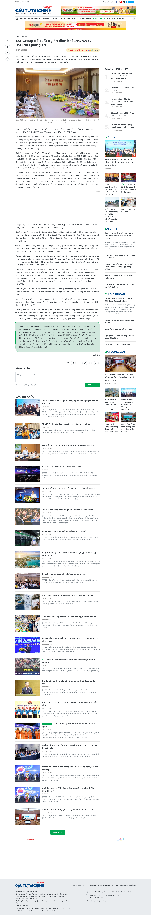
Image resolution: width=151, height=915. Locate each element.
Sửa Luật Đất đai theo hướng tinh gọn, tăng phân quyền (128, 428)
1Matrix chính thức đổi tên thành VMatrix (61, 467)
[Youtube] (120, 2)
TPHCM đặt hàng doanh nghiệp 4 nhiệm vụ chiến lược (67, 510)
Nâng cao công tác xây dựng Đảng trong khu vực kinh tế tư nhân (70, 703)
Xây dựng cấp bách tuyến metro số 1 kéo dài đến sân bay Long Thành (111, 404)
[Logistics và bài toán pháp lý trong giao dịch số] (27, 581)
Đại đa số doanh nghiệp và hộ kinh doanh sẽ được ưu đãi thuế (69, 682)
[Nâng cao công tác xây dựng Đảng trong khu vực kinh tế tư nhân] (27, 709)
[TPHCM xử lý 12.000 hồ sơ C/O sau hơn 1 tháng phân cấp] (27, 495)
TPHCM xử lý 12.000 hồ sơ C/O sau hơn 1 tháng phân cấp (68, 488)
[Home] (16, 18)
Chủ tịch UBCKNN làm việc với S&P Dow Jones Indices (119, 299)
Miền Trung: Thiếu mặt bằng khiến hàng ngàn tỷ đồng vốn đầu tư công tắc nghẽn (112, 215)
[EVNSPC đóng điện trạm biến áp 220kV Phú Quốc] (27, 731)
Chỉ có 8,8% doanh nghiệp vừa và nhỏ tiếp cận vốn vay (67, 595)
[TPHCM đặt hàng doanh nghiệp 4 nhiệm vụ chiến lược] (27, 516)
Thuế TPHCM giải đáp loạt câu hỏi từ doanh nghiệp (66, 424)
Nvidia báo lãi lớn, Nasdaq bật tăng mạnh (119, 321)
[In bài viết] (7, 64)
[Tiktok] (124, 2)
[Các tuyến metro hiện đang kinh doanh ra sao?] (27, 538)
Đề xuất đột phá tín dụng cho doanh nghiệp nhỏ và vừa (68, 445)
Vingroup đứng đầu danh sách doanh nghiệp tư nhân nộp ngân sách (69, 553)
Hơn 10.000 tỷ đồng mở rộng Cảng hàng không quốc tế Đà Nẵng (127, 404)
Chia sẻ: (67, 363)
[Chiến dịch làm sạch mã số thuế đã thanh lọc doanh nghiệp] (27, 666)
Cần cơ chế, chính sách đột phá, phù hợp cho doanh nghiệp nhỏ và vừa (70, 639)
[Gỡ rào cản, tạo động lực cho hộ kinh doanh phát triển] (27, 816)
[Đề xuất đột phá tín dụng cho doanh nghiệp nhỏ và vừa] (27, 452)
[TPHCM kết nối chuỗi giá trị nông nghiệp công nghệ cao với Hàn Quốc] (27, 407)
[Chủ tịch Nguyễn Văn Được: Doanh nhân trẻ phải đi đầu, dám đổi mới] (27, 795)
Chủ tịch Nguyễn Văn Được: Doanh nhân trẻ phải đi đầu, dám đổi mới (68, 789)
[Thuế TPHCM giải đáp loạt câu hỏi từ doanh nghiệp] (27, 431)
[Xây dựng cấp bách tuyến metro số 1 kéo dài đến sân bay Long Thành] (112, 392)
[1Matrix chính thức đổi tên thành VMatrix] (27, 474)
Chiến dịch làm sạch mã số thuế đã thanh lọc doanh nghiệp (68, 661)
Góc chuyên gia (34, 19)
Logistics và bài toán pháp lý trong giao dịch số (64, 574)
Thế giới (120, 19)
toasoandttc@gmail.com (99, 901)
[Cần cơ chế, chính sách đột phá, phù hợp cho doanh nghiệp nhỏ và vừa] (27, 645)
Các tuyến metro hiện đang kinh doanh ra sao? (64, 531)
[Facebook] (117, 2)
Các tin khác (24, 396)
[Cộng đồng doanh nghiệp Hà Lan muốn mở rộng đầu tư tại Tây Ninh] (112, 177)
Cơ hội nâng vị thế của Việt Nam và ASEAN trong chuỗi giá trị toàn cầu (69, 746)
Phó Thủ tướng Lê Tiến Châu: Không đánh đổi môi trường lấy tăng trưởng (119, 162)
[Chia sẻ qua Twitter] (7, 52)
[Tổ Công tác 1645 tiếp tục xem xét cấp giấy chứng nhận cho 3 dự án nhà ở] (120, 363)
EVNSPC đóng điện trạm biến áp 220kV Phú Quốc (68, 725)
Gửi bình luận (92, 385)
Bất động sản (85, 19)
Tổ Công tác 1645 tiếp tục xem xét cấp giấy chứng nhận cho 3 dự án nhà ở (119, 377)
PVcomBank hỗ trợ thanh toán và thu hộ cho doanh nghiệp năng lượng (119, 266)
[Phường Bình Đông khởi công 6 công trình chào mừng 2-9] (112, 417)
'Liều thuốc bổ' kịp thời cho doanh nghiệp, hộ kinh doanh (69, 617)
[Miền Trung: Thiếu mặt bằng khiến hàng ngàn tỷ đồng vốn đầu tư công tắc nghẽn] (112, 202)
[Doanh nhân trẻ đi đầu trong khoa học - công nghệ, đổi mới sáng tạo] (27, 773)
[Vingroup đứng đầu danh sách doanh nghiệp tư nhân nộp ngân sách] (27, 559)
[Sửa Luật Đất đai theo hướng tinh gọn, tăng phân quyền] (128, 417)
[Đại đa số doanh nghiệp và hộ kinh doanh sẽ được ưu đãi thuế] (27, 688)
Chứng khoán (59, 19)
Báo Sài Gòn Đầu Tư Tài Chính (33, 10)
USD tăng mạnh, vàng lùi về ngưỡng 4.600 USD (120, 256)
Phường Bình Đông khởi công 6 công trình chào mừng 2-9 (111, 428)
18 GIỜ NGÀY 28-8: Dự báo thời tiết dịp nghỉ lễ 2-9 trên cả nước (128, 188)
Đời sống (111, 19)
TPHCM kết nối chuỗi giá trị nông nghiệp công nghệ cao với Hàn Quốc (70, 402)
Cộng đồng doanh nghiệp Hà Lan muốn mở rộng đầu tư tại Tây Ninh (111, 189)
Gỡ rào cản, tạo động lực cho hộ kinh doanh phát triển (67, 809)
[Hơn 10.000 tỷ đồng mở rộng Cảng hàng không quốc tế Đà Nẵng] (128, 392)
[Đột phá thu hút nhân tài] (128, 202)
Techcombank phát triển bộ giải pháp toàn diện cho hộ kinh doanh (120, 236)
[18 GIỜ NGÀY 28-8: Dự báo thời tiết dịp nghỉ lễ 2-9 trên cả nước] (128, 177)
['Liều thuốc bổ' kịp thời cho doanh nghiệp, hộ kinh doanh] (27, 623)
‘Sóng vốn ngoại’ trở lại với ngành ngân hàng (119, 277)
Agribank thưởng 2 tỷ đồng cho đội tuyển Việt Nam (119, 286)
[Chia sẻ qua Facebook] (7, 46)
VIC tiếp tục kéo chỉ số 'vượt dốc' (118, 329)
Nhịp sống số (72, 19)
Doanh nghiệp (99, 19)
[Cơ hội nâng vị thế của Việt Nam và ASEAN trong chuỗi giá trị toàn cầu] (27, 752)
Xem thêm (57, 832)
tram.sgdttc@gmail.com (128, 885)
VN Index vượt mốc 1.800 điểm (117, 345)
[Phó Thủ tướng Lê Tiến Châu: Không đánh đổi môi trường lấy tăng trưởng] (120, 148)
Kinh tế (23, 19)
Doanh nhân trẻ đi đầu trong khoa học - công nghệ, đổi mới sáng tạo (70, 768)
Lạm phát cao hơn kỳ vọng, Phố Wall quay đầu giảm (120, 337)
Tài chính (47, 19)
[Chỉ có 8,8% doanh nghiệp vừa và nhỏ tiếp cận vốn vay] (27, 602)
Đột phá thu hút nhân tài (128, 210)
